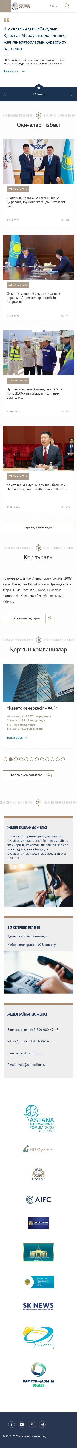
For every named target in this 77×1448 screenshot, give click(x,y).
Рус (53, 15)
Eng (53, 19)
